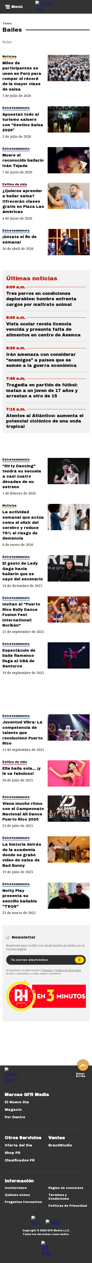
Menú (17, 7)
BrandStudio (60, 1145)
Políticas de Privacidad (67, 1205)
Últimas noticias (31, 278)
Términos (47, 970)
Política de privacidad (68, 970)
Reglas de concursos (65, 1188)
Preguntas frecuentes (23, 1202)
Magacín (13, 1109)
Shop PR (12, 1153)
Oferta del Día (18, 1145)
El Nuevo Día (17, 1102)
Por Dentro (15, 1117)
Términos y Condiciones (58, 1196)
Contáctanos (16, 1188)
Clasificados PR (20, 1160)
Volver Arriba (80, 1075)
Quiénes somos (17, 1195)
